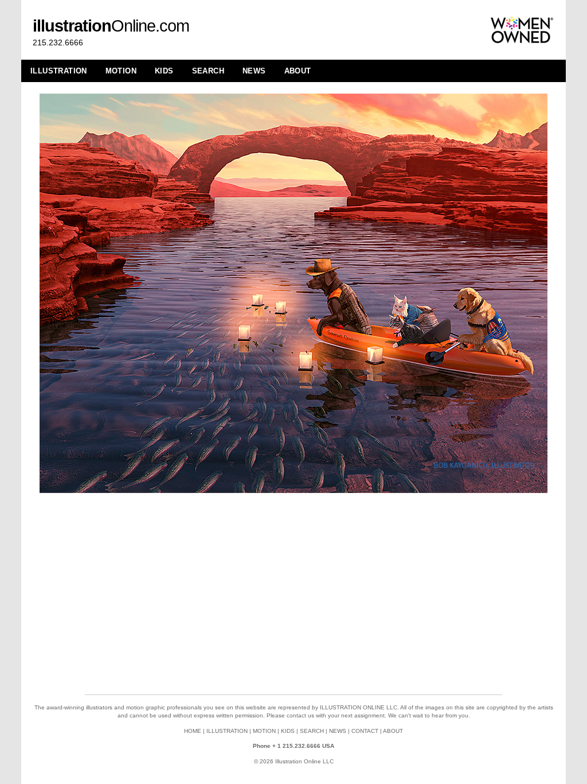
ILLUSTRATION (58, 71)
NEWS (254, 71)
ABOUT (297, 71)
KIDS (164, 71)
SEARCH (208, 71)
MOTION (120, 71)
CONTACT (364, 731)
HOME (192, 731)
